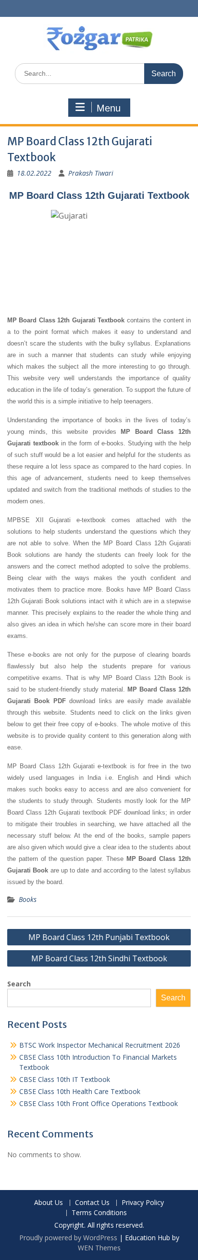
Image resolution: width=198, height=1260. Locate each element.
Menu (109, 108)
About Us (48, 1203)
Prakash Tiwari (90, 173)
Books (28, 899)
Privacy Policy (143, 1203)
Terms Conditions (99, 1213)
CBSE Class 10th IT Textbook (64, 1079)
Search (19, 983)
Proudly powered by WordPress (68, 1237)
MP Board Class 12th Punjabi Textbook (99, 937)
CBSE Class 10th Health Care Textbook (79, 1091)
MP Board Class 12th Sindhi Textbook (99, 958)
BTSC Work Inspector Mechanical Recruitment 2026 (99, 1045)
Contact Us (92, 1203)
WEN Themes (99, 1247)
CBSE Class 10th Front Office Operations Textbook (98, 1103)
